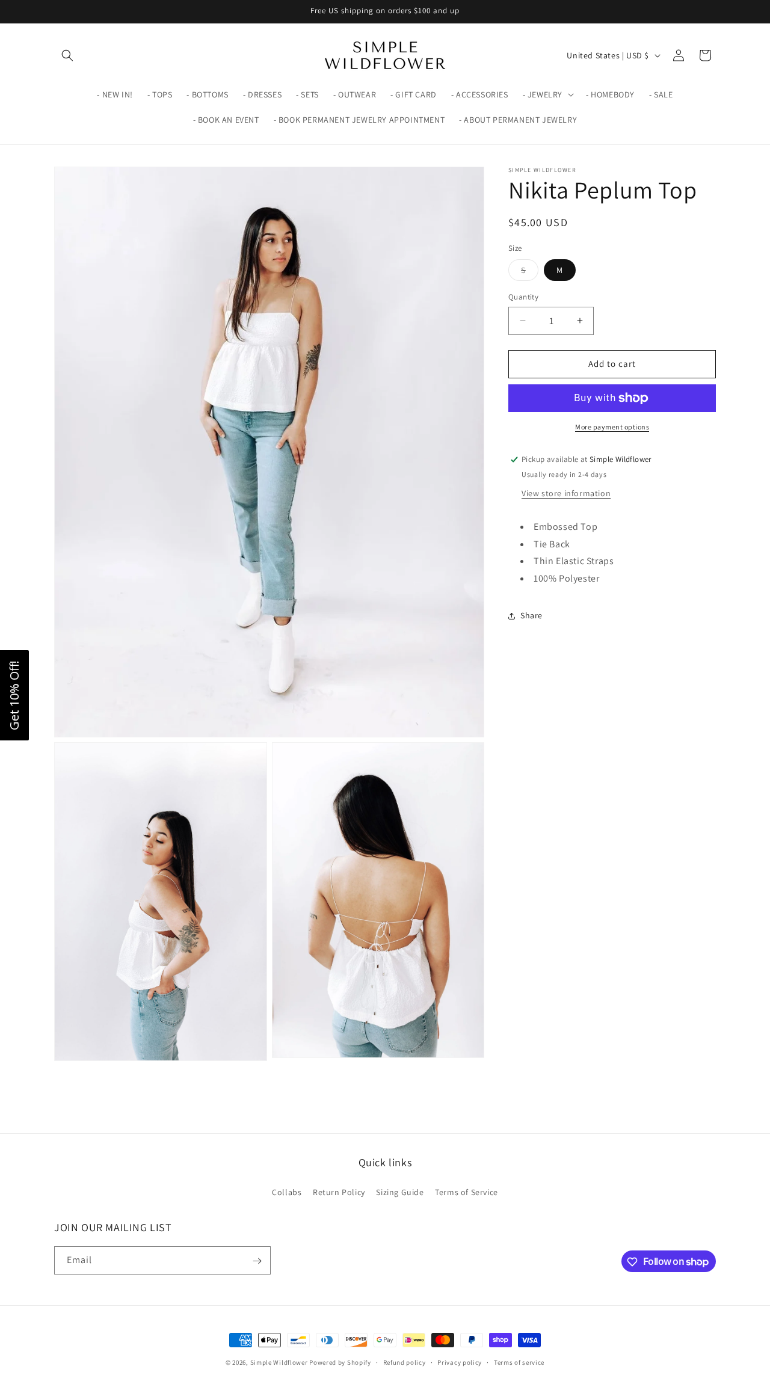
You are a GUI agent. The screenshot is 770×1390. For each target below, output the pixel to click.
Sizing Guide (400, 1191)
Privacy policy (459, 1362)
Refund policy (404, 1362)
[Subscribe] (257, 1261)
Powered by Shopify (340, 1362)
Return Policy (339, 1191)
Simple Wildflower (279, 1362)
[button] (67, 55)
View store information (566, 493)
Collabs (286, 1191)
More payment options (612, 426)
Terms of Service (466, 1191)
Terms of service (519, 1362)
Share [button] (531, 615)
